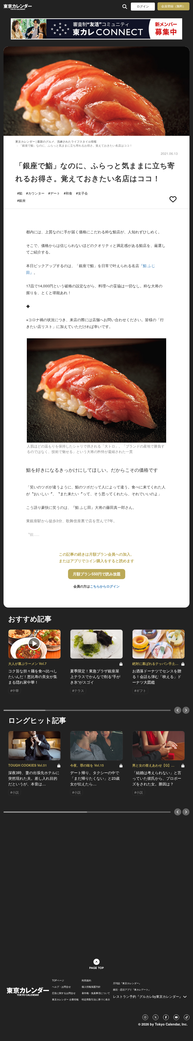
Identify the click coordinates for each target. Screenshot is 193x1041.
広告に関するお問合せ (64, 993)
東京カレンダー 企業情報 (65, 999)
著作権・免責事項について (96, 993)
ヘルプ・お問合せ (61, 987)
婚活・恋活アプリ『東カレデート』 (132, 989)
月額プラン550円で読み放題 (97, 574)
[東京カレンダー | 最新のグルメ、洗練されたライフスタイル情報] (18, 6)
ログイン (143, 6)
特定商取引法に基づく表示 (96, 999)
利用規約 (86, 980)
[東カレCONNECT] (96, 28)
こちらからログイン (105, 586)
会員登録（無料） (173, 6)
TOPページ (58, 980)
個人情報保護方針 (91, 987)
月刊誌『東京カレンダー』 (127, 983)
